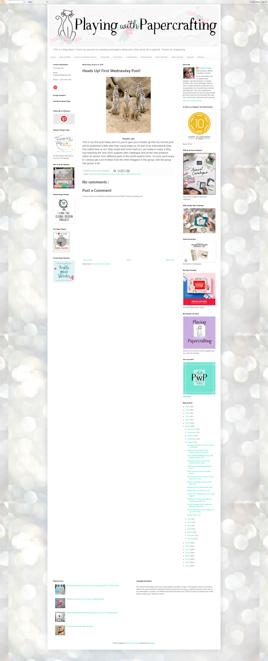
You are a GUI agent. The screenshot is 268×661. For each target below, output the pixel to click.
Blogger (152, 643)
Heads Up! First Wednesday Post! (199, 487)
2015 (187, 556)
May (189, 526)
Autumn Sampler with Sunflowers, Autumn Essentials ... (200, 505)
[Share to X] (125, 170)
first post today (120, 174)
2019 (187, 543)
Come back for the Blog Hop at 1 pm (101, 174)
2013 (187, 562)
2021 (187, 423)
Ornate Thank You (194, 515)
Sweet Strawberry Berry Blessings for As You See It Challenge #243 (92, 613)
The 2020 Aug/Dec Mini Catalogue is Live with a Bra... (201, 511)
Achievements (146, 57)
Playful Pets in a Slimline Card (198, 491)
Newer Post (87, 260)
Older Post (170, 260)
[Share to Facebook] (128, 170)
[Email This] (119, 170)
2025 (187, 410)
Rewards (190, 57)
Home (53, 57)
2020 (187, 426)
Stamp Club (104, 57)
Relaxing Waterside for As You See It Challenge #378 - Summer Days (93, 585)
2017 (187, 549)
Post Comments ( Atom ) (102, 264)
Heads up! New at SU (133, 174)
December (191, 429)
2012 (187, 566)
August (190, 442)
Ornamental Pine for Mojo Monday (80, 626)
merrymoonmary (133, 643)
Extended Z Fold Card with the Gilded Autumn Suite (198, 462)
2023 (187, 416)
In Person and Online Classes (85, 57)
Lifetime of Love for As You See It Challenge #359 (85, 599)
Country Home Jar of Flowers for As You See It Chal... (200, 478)
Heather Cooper (96, 171)
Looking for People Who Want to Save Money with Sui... (199, 500)
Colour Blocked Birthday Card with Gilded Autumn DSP (200, 457)
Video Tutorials (177, 57)
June (189, 522)
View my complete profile (192, 101)
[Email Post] (114, 171)
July (189, 519)
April (189, 529)
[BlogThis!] (122, 170)
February (191, 535)
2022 (187, 420)
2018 (187, 546)
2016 (187, 553)
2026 (187, 407)
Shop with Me (64, 57)
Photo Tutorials (162, 57)
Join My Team (131, 57)
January (190, 539)
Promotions (117, 57)
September (191, 439)
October (190, 436)
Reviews (201, 57)
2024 (187, 413)
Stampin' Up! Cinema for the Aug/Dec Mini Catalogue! (197, 451)
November (191, 432)
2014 (187, 559)
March (189, 532)
